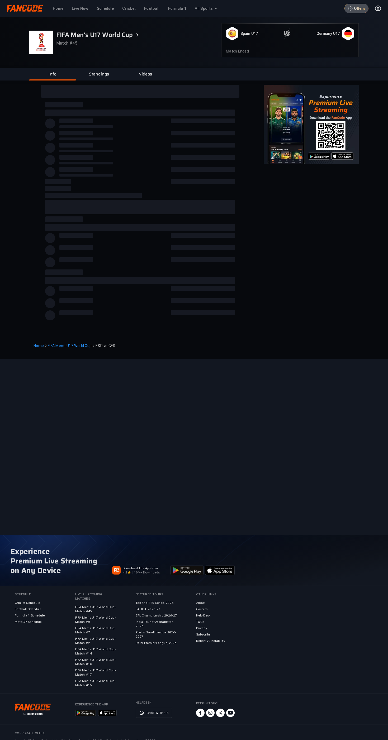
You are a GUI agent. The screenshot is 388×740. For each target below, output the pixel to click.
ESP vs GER (106, 346)
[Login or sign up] (378, 8)
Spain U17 (249, 33)
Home (39, 346)
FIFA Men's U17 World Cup (70, 346)
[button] (52, 74)
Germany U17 (328, 33)
